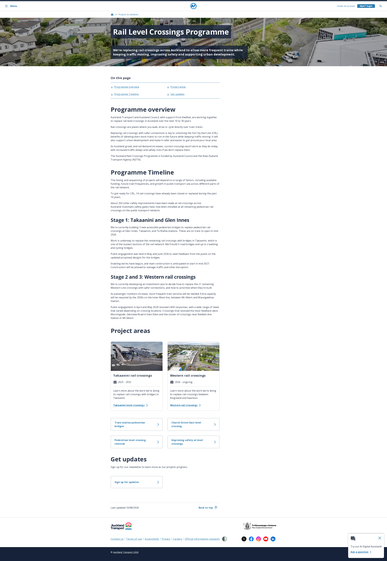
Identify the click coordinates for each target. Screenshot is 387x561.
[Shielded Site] (224, 539)
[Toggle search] (382, 6)
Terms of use (134, 539)
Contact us (117, 539)
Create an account (346, 6)
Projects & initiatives (128, 14)
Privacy (166, 539)
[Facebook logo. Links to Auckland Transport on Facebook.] (251, 539)
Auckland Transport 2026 (126, 552)
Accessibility (152, 539)
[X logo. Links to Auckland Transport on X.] (244, 539)
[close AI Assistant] (380, 538)
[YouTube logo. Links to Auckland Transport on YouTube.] (265, 539)
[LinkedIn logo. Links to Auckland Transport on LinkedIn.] (273, 539)
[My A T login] (366, 6)
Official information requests (202, 539)
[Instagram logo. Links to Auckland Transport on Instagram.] (258, 539)
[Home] (193, 6)
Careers (177, 539)
